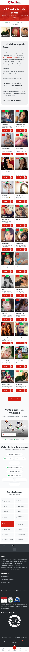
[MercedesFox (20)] (6, 421)
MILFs (4, 546)
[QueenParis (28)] (17, 427)
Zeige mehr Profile (14, 399)
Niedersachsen (18, 546)
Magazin (3, 585)
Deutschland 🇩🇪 (10, 546)
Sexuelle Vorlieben (6, 582)
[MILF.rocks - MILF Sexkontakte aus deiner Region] (14, 2)
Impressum (24, 637)
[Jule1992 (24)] (10, 425)
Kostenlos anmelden (8, 434)
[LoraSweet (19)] (21, 424)
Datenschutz (16, 637)
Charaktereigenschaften (7, 579)
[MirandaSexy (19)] (18, 423)
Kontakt (10, 637)
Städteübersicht (5, 576)
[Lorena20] (7, 428)
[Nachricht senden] (12, 130)
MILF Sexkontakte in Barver (10, 57)
